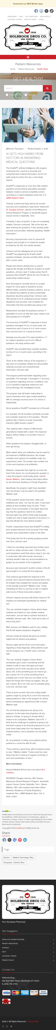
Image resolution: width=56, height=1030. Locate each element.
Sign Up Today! (30, 19)
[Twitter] (46, 11)
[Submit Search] (47, 88)
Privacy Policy (8, 960)
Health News (15, 94)
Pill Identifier (31, 16)
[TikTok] (52, 11)
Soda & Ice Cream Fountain (13, 939)
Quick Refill (45, 16)
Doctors (6, 857)
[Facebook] (36, 11)
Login (41, 19)
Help (21, 16)
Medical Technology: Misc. (23, 857)
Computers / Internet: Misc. (14, 862)
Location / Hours (14, 19)
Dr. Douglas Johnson (15, 209)
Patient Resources (26, 69)
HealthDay (20, 828)
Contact (5, 947)
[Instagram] (41, 11)
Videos (31, 94)
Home (12, 69)
